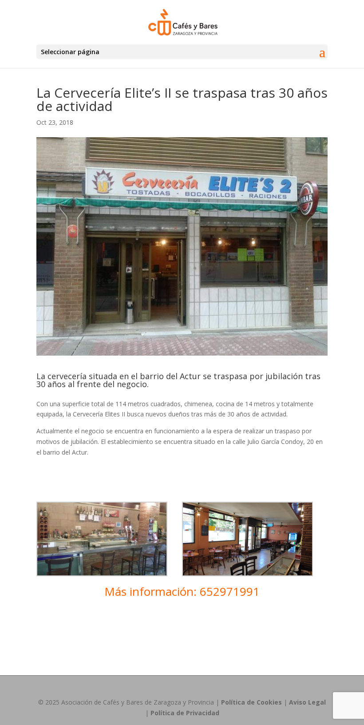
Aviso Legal (307, 702)
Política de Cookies (251, 702)
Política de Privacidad (184, 713)
